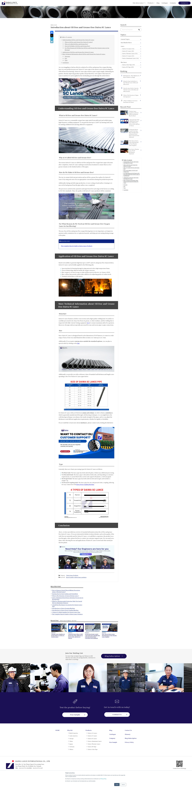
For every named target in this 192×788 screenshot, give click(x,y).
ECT (88, 323)
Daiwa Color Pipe (93, 749)
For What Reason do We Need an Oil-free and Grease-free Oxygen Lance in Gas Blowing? (131, 174)
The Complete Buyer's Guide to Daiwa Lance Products (76, 246)
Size (66, 58)
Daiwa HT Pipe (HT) (128, 67)
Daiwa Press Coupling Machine (85, 484)
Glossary (127, 734)
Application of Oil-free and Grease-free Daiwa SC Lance (78, 52)
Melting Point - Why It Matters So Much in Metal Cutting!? (131, 76)
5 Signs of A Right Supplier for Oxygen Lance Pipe (66, 612)
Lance (122, 46)
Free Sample (75, 715)
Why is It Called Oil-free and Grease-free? (76, 44)
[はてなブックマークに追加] (52, 39)
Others (71, 749)
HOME (57, 730)
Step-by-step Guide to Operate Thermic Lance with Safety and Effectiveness (130, 89)
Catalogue (165, 3)
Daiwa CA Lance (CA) (128, 48)
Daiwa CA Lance (92, 733)
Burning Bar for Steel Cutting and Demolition (65, 594)
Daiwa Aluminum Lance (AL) (130, 58)
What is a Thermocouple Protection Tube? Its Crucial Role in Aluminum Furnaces (67, 602)
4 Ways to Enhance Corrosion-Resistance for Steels (130, 101)
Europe (71, 738)
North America (73, 733)
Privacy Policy (103, 778)
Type (66, 60)
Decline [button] (123, 784)
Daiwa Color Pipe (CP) (128, 64)
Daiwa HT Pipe (92, 746)
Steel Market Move (126, 42)
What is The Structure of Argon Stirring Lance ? (65, 596)
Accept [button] (117, 784)
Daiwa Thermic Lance (94, 744)
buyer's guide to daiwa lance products (76, 577)
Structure (67, 56)
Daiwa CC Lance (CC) (128, 56)
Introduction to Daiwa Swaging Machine (63, 608)
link (78, 343)
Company (173, 3)
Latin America (73, 736)
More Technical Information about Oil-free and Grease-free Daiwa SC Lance (83, 54)
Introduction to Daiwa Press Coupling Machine (65, 610)
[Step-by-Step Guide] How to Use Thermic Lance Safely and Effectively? (130, 82)
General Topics (125, 39)
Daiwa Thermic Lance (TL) (129, 53)
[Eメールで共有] (52, 42)
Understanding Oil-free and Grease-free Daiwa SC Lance (78, 40)
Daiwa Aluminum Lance (95, 741)
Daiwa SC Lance (92, 738)
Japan (71, 744)
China (71, 741)
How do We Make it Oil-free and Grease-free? (77, 46)
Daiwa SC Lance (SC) (128, 51)
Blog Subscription (112, 656)
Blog (158, 3)
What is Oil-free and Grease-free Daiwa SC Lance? (79, 42)
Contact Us (184, 3)
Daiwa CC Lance (92, 736)
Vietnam (71, 746)
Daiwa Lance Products (72, 575)
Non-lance (124, 62)
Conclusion (65, 62)
